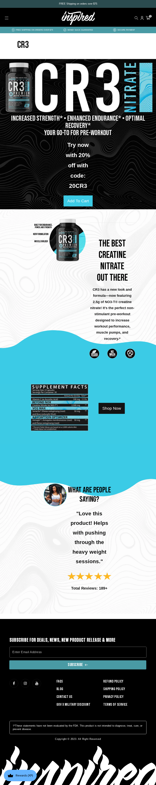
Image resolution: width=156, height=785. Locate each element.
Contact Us (64, 697)
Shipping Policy (114, 689)
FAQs (60, 681)
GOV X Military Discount (74, 704)
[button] (7, 18)
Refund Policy (113, 681)
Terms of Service (115, 704)
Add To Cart (78, 201)
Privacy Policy (113, 697)
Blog (60, 689)
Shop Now (111, 408)
